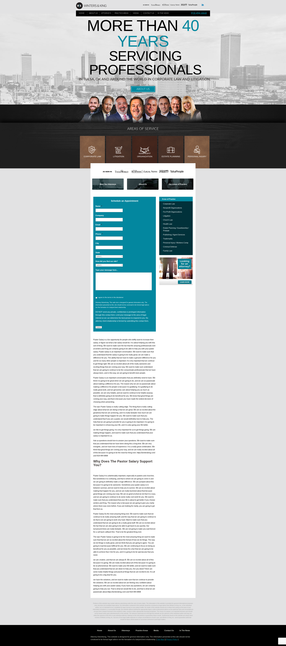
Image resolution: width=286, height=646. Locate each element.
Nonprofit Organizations (172, 208)
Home (81, 13)
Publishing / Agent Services (174, 235)
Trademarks (167, 239)
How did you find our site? (107, 261)
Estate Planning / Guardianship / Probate (176, 229)
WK (93, 5)
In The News (163, 13)
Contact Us (148, 13)
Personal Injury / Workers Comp (175, 243)
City (97, 243)
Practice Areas (121, 13)
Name (99, 206)
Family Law (167, 251)
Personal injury (197, 156)
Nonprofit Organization (144, 155)
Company (100, 215)
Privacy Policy (172, 639)
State (98, 253)
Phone (99, 234)
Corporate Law (92, 156)
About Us (93, 13)
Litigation (118, 156)
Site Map (160, 639)
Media (136, 13)
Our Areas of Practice (178, 184)
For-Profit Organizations (172, 212)
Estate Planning (171, 156)
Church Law (168, 220)
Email (99, 225)
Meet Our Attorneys (108, 184)
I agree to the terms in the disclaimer (110, 297)
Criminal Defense (170, 247)
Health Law (167, 224)
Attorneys (106, 13)
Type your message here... (107, 270)
